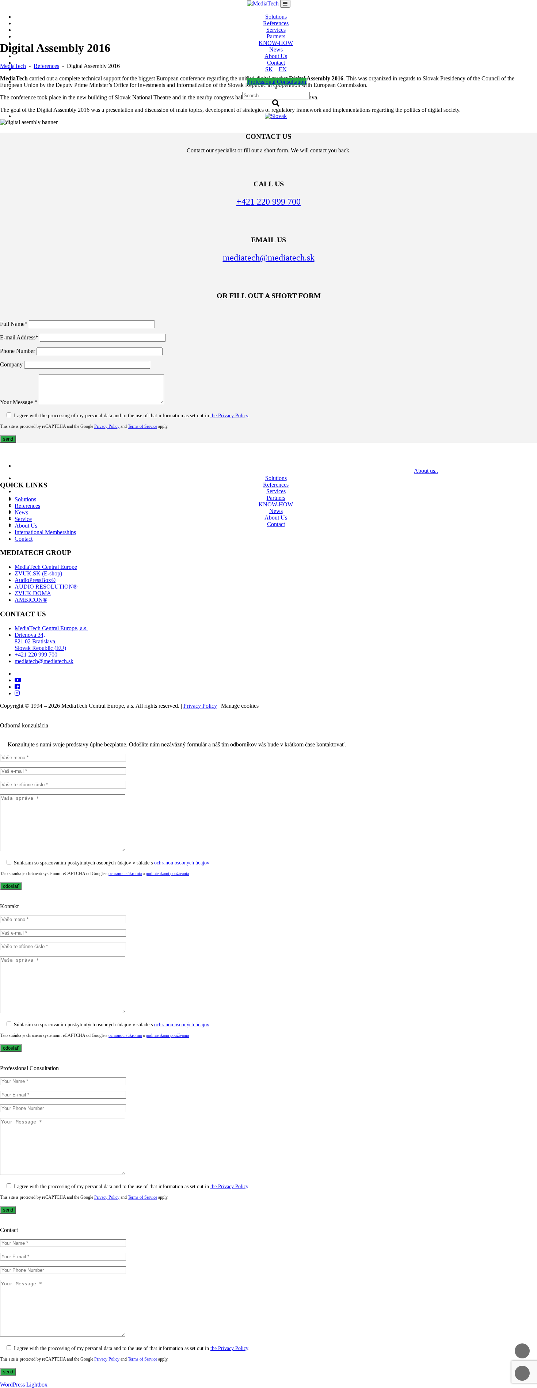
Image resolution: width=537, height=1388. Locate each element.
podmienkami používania (167, 873)
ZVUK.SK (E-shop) (38, 573)
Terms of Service (142, 1197)
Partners (276, 36)
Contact (276, 63)
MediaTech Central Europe (46, 567)
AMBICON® (31, 600)
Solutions (276, 17)
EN (283, 69)
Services (276, 30)
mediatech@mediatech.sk (44, 661)
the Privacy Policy (229, 1186)
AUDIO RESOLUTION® (46, 586)
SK (269, 69)
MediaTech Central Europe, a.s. (51, 628)
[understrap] (285, 4)
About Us (275, 56)
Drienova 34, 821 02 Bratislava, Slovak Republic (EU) (40, 641)
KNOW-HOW (276, 43)
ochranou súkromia (125, 873)
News (276, 49)
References (276, 23)
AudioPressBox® (35, 580)
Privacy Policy (200, 706)
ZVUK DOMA (33, 593)
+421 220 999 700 (36, 654)
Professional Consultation (276, 82)
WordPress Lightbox (23, 1384)
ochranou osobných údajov (181, 863)
